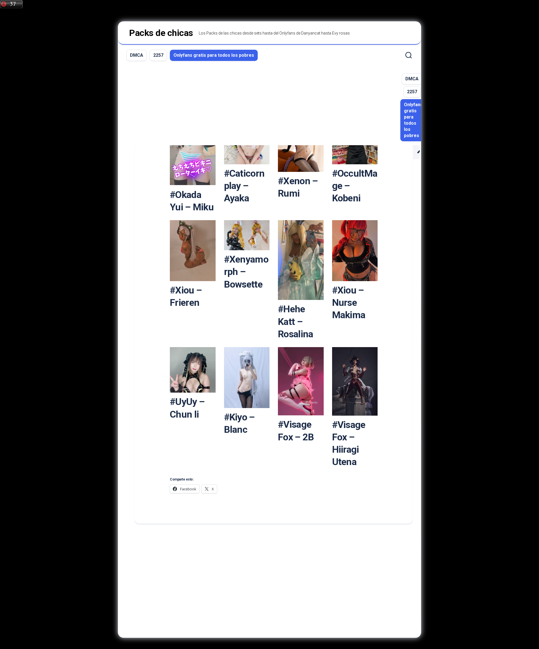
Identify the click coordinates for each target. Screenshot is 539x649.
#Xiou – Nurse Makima (349, 302)
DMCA (136, 55)
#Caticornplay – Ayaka (244, 186)
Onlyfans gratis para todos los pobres (213, 55)
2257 (158, 55)
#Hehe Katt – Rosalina (295, 321)
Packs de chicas (161, 33)
